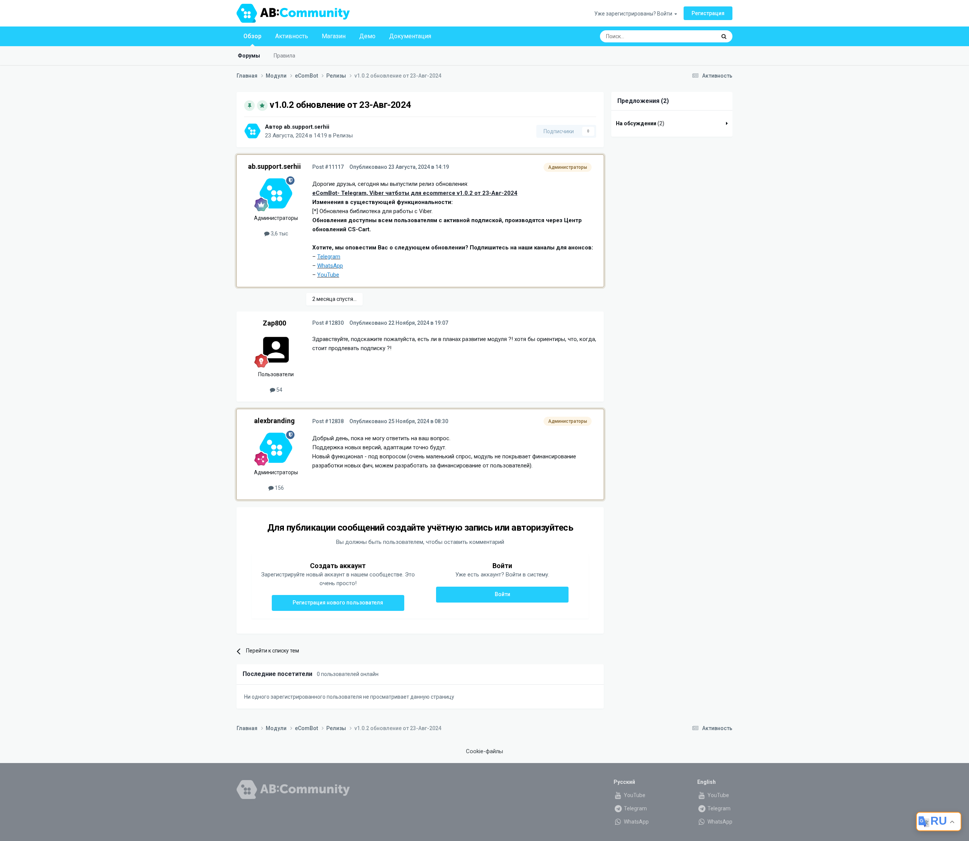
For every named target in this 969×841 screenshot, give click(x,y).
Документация (410, 36)
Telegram (635, 808)
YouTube (634, 795)
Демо (367, 36)
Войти (502, 594)
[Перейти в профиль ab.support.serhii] (252, 131)
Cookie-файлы (484, 751)
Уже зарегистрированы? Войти (634, 14)
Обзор (252, 36)
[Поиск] (723, 36)
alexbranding (274, 421)
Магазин (334, 36)
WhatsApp (636, 822)
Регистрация (708, 13)
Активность (291, 36)
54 (278, 390)
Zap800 (274, 323)
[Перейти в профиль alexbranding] (276, 448)
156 (279, 488)
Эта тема (695, 36)
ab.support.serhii (306, 126)
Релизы (343, 135)
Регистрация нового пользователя (338, 603)
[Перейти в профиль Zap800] (276, 350)
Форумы (249, 56)
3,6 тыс (279, 233)
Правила (284, 56)
